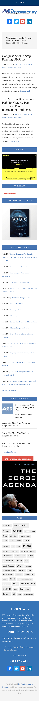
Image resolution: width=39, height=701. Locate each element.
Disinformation (15, 540)
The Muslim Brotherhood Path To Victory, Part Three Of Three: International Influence (18, 104)
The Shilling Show (16, 304)
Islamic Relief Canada (28, 551)
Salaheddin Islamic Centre (25, 579)
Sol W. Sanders (28, 583)
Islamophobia (20, 556)
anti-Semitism (7, 525)
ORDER (18, 459)
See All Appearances (9, 390)
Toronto (6, 594)
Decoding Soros (15, 316)
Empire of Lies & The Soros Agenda (23, 267)
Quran (4, 579)
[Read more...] (25, 91)
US (14, 594)
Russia (12, 579)
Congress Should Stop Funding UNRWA (16, 57)
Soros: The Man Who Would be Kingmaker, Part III (16, 434)
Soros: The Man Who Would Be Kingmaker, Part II (16, 424)
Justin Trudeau (8, 566)
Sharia (15, 584)
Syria (15, 589)
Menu (21, 3)
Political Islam (29, 574)
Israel (30, 555)
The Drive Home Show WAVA (21, 282)
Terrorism (24, 589)
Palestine (19, 574)
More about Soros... (9, 452)
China (5, 536)
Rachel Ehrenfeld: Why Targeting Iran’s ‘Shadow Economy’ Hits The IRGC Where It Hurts (19, 257)
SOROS (7, 589)
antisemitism (21, 525)
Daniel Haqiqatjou (25, 536)
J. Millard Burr (8, 561)
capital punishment (30, 531)
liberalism (28, 566)
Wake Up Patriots (16, 310)
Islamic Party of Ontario (10, 551)
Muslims (22, 570)
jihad (26, 561)
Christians (13, 536)
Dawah (5, 540)
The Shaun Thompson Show (21, 298)
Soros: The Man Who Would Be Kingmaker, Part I (25, 407)
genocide (26, 540)
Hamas (6, 546)
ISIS (19, 546)
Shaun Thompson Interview (19, 328)
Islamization (7, 556)
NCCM (29, 570)
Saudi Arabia (6, 584)
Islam (27, 546)
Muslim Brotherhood (9, 570)
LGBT (19, 566)
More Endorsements (19, 655)
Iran (13, 546)
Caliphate (6, 531)
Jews (19, 560)
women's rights (28, 594)
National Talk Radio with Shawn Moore (23, 322)
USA (19, 594)
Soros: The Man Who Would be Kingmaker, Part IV (16, 444)
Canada (17, 530)
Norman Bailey (8, 575)
